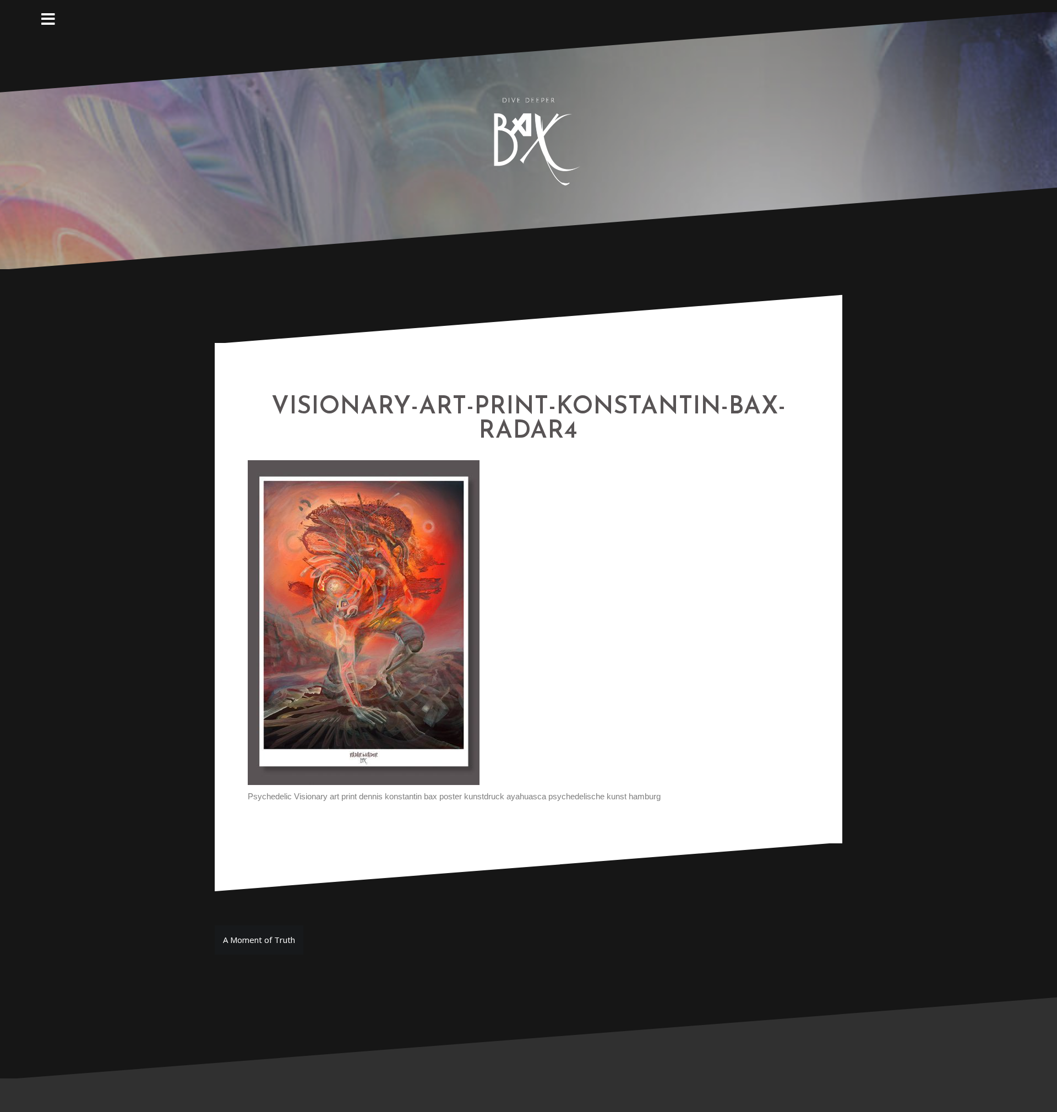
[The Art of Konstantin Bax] (528, 139)
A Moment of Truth (259, 939)
